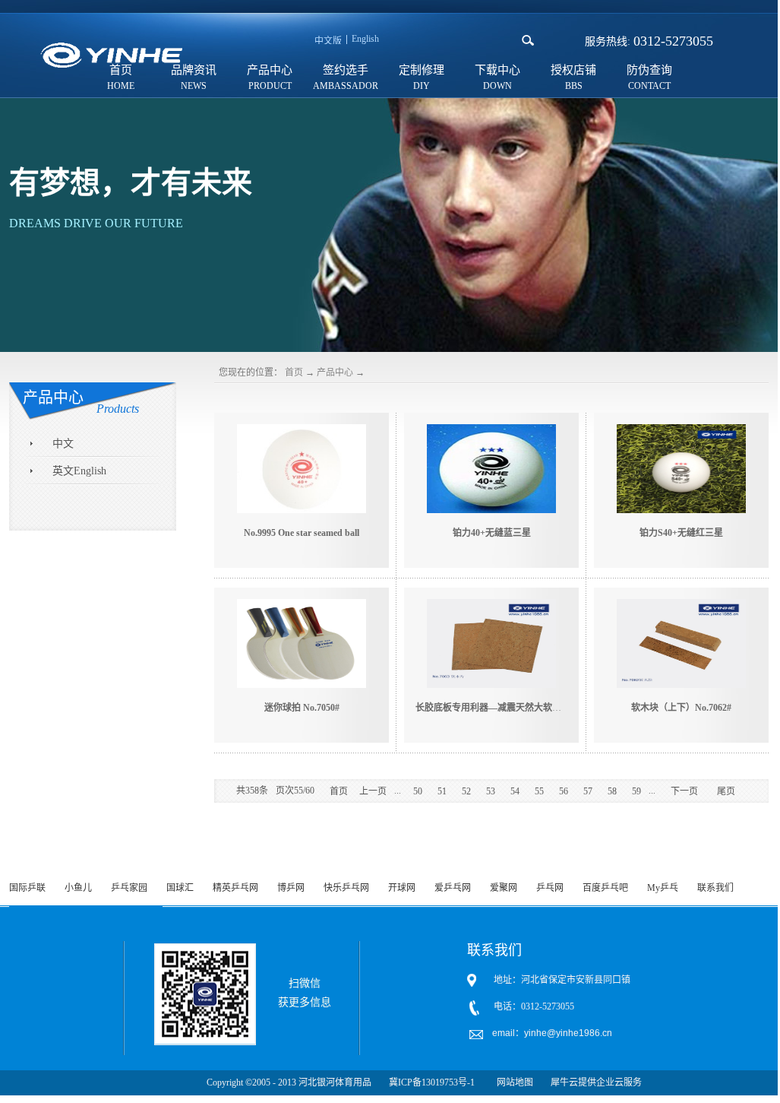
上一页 (373, 791)
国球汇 (180, 888)
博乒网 (291, 888)
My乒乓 (662, 888)
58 (612, 791)
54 (514, 791)
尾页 (726, 791)
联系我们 (715, 888)
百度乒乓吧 (605, 888)
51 (442, 791)
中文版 (328, 41)
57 (587, 791)
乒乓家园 (129, 888)
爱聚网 (503, 888)
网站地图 (512, 1082)
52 (466, 791)
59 (636, 791)
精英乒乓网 (235, 888)
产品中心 (335, 372)
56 (563, 791)
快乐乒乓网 (346, 888)
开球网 (401, 888)
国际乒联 (27, 888)
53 (490, 791)
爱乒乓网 (452, 888)
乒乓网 (550, 888)
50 (417, 791)
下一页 (684, 791)
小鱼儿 (78, 888)
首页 (294, 372)
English (365, 38)
